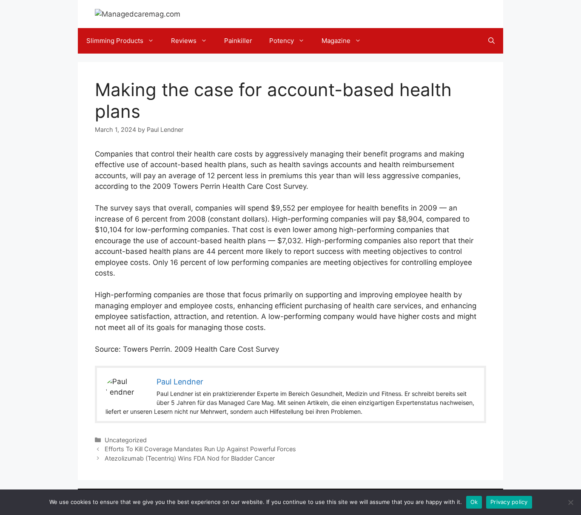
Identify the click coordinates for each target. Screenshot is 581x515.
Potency (281, 41)
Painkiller (238, 41)
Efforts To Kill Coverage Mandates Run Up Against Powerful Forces (200, 448)
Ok (474, 501)
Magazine (336, 41)
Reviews (184, 41)
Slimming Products (114, 41)
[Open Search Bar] (491, 41)
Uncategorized (126, 440)
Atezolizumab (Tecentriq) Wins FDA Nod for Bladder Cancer (190, 458)
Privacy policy (509, 501)
